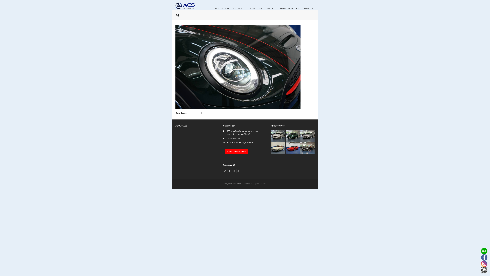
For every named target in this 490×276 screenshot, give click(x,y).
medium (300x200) (226, 113)
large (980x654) (209, 113)
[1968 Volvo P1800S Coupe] (278, 148)
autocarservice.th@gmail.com (240, 142)
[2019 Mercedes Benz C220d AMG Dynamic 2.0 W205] (307, 135)
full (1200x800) (194, 113)
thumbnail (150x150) (245, 113)
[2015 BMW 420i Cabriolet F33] (307, 148)
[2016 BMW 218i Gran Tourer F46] (278, 135)
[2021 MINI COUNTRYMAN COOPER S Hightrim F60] (293, 135)
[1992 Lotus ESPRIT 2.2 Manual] (293, 148)
